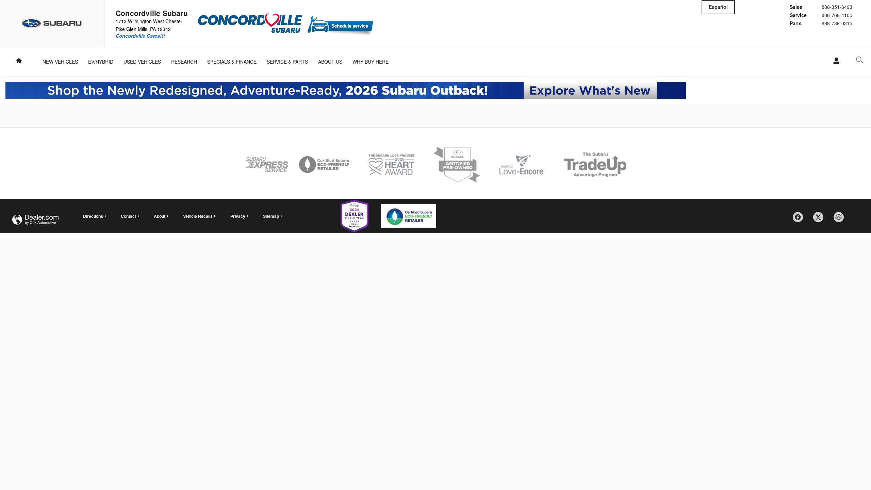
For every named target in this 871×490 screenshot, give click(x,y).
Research (184, 61)
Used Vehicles (142, 61)
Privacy (237, 216)
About (159, 216)
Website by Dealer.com (35, 220)
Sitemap (271, 216)
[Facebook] (800, 219)
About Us (330, 61)
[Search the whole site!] (859, 60)
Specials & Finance (232, 61)
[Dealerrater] (841, 219)
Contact (128, 216)
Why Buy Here (370, 61)
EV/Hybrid (100, 61)
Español (718, 6)
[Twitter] (820, 219)
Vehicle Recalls (198, 216)
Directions (93, 216)
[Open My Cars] (834, 61)
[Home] (52, 23)
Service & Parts (287, 61)
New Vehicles (60, 61)
